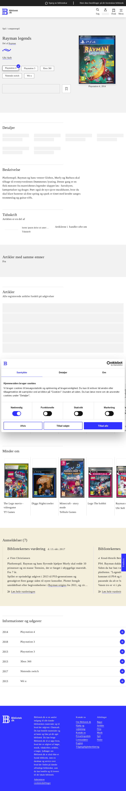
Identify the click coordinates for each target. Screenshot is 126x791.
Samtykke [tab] (22, 372)
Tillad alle (103, 425)
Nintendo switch (12, 76)
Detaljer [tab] (63, 372)
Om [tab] (104, 372)
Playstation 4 (10, 68)
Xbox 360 (47, 68)
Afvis (23, 425)
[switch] (47, 413)
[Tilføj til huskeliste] (66, 88)
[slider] (97, 61)
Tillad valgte (63, 425)
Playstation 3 (29, 68)
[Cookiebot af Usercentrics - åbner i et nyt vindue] (109, 363)
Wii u (29, 76)
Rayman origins (57, 585)
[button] (63, 632)
